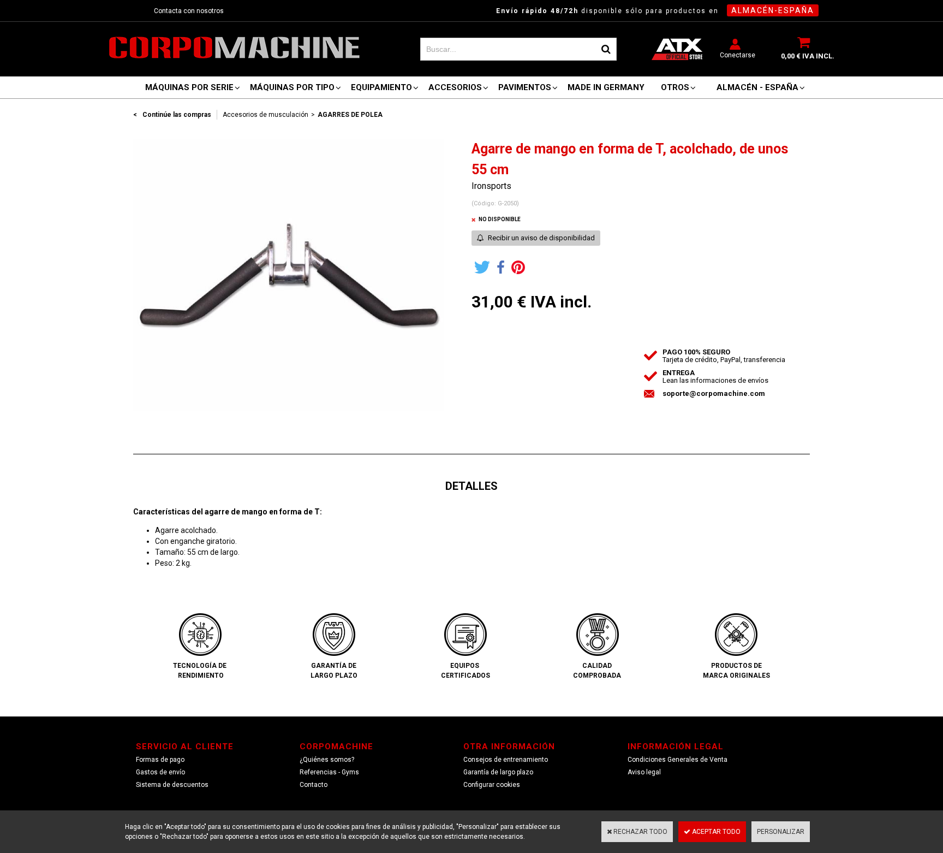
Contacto (313, 785)
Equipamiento (381, 87)
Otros (675, 87)
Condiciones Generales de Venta (677, 759)
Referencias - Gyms (329, 772)
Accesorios (455, 87)
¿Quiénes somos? (327, 759)
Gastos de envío (160, 772)
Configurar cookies (491, 785)
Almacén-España (772, 10)
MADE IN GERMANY (606, 87)
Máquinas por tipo (292, 87)
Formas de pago (160, 759)
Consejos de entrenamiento (505, 759)
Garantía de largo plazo (498, 772)
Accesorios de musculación (265, 115)
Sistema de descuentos (172, 785)
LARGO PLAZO (334, 675)
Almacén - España (757, 87)
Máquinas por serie (189, 87)
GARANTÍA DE (333, 666)
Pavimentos (524, 87)
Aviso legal (644, 772)
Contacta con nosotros (189, 11)
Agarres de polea (350, 115)
